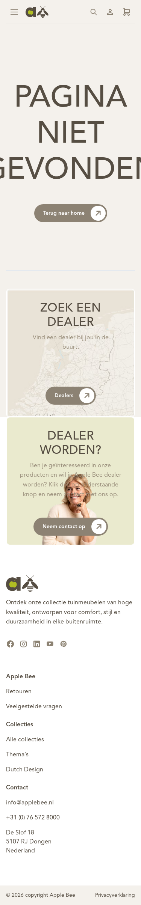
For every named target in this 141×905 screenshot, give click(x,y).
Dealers (64, 395)
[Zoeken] (93, 12)
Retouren (19, 692)
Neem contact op (63, 526)
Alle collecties (25, 740)
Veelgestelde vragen (34, 707)
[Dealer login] (126, 12)
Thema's (17, 755)
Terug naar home (64, 213)
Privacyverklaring (115, 895)
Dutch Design (24, 770)
